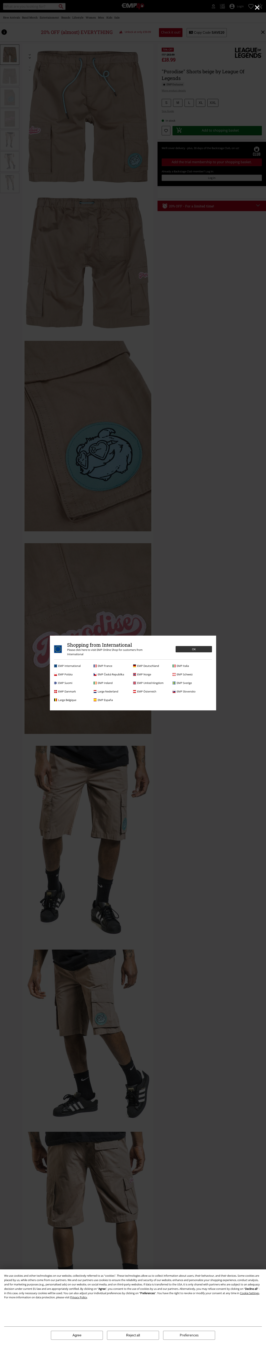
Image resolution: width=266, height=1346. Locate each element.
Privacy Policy (78, 1297)
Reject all (133, 1335)
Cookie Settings (249, 1293)
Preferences (189, 1335)
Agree (77, 1335)
